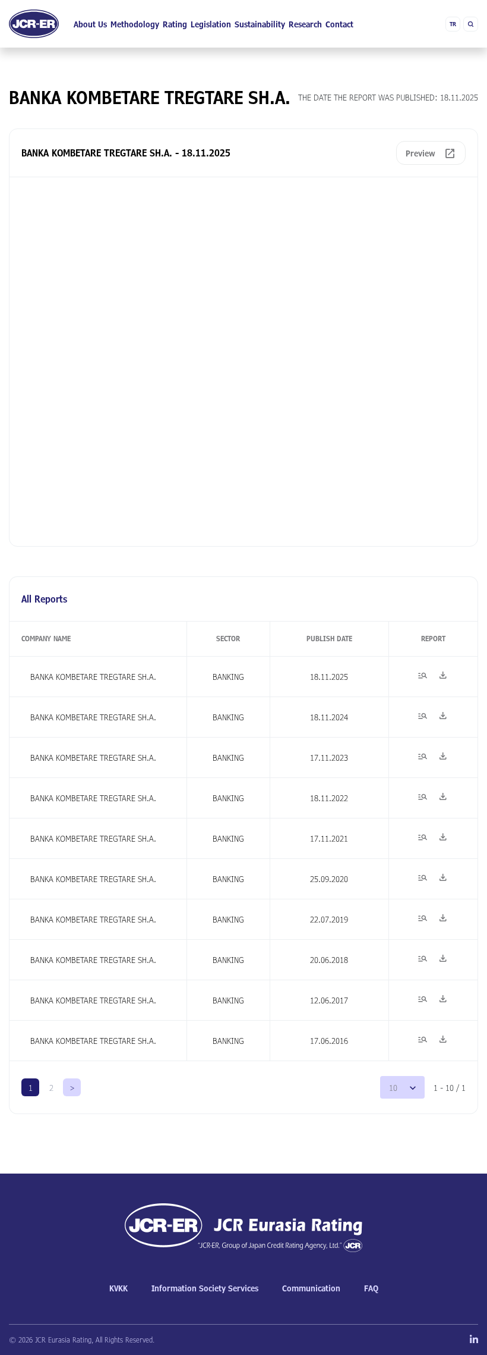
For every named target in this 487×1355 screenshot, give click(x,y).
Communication (311, 1288)
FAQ (371, 1288)
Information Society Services (204, 1288)
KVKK (118, 1288)
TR (453, 23)
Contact (339, 24)
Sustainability (260, 24)
